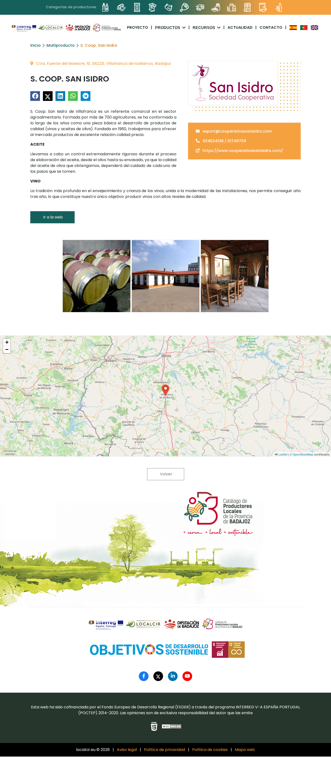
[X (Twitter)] (48, 96)
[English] (314, 27)
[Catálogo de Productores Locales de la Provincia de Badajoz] (66, 27)
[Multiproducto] (231, 7)
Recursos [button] (204, 28)
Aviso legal (127, 749)
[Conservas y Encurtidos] (137, 7)
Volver (165, 474)
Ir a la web (52, 217)
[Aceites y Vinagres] (105, 7)
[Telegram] (85, 96)
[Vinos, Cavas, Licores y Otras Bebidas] (278, 7)
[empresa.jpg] (166, 276)
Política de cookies (210, 749)
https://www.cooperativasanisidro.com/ (242, 150)
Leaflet (282, 454)
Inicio (35, 45)
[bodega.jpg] (97, 276)
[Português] (303, 27)
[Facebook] (35, 96)
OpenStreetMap (302, 454)
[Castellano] (292, 27)
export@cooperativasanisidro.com (237, 131)
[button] (165, 390)
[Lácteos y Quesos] (200, 7)
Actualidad (240, 27)
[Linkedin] (60, 96)
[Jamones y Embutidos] (184, 7)
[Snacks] (263, 7)
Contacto (271, 27)
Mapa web (245, 749)
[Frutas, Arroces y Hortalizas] (168, 7)
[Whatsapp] (73, 96)
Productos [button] (168, 28)
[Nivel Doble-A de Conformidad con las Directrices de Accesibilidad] (172, 726)
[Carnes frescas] (121, 7)
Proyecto (137, 27)
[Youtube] (187, 676)
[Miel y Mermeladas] (215, 7)
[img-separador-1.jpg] (235, 276)
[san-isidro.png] (233, 83)
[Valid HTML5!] (154, 726)
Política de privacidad (164, 749)
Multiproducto (61, 45)
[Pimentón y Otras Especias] (247, 7)
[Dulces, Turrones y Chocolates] (152, 7)
